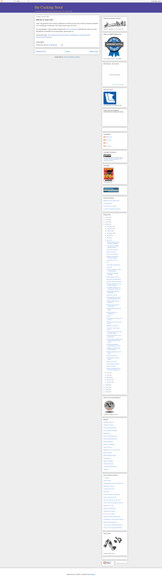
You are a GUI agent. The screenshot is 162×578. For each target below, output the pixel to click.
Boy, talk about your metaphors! (111, 313)
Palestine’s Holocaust (112, 325)
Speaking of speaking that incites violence (113, 348)
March (109, 377)
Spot (106, 143)
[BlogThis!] (38, 42)
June (108, 240)
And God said (107, 480)
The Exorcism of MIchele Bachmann (113, 525)
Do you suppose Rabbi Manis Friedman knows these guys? (114, 341)
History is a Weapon (109, 444)
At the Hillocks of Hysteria (110, 430)
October (109, 231)
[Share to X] (40, 42)
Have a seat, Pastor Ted (110, 497)
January (109, 382)
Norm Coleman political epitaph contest (112, 246)
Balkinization (107, 433)
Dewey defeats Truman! (112, 277)
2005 (106, 392)
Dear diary (106, 491)
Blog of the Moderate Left (110, 436)
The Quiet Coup (108, 203)
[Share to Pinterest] (43, 42)
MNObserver (108, 137)
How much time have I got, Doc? (112, 500)
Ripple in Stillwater (108, 461)
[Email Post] (61, 45)
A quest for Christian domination (112, 209)
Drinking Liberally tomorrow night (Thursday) (113, 284)
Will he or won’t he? (44, 20)
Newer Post (41, 51)
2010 (106, 222)
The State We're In (109, 422)
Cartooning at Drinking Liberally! (112, 274)
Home (67, 51)
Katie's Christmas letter (110, 508)
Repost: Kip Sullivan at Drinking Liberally (112, 257)
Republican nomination (78, 35)
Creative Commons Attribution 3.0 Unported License (113, 159)
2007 (106, 387)
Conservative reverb (109, 489)
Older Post (93, 51)
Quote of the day (110, 252)
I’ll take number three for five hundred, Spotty (114, 332)
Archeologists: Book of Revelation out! (114, 483)
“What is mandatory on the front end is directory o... (113, 369)
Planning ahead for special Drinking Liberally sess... (113, 298)
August (109, 235)
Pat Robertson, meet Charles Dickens (114, 519)
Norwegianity (107, 458)
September (110, 233)
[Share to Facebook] (41, 42)
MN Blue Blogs (109, 188)
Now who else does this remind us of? (112, 305)
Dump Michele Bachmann (110, 438)
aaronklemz (108, 146)
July (108, 237)
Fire (107, 262)
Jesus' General (108, 447)
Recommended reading (112, 364)
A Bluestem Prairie (108, 425)
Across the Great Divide (110, 427)
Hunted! (108, 316)
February (109, 379)
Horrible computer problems (113, 281)
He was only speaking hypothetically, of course (113, 345)
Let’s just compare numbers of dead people (113, 270)
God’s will (109, 267)
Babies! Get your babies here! (111, 200)
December (110, 226)
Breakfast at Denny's (109, 486)
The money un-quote (112, 249)
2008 (106, 385)
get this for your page (113, 191)
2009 (106, 224)
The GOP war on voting (110, 206)
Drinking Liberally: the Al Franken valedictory (112, 242)
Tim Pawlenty (52, 35)
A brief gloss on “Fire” (112, 260)
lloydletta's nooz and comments (112, 450)
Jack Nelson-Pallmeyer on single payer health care (113, 288)
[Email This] (37, 42)
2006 (106, 389)
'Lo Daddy (106, 477)
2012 (106, 217)
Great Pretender (71, 29)
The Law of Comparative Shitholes (113, 527)
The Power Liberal (108, 463)
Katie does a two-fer (111, 295)
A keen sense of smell (112, 254)
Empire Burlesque (108, 441)
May (108, 372)
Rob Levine (108, 140)
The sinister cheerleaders (113, 265)
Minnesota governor (63, 35)
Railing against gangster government (112, 292)
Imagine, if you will (108, 505)
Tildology (106, 469)
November (110, 228)
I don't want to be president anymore (113, 502)
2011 (106, 219)
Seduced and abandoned (110, 522)
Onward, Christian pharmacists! (112, 516)
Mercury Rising (108, 452)
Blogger (92, 574)
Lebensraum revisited (109, 511)
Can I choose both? (111, 355)
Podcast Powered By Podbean (118, 84)
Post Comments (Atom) (72, 57)
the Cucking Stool (49, 7)
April (108, 375)
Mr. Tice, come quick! (109, 514)
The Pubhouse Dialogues (110, 466)
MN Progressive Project (110, 455)
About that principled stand (113, 279)
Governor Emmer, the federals (112, 494)
